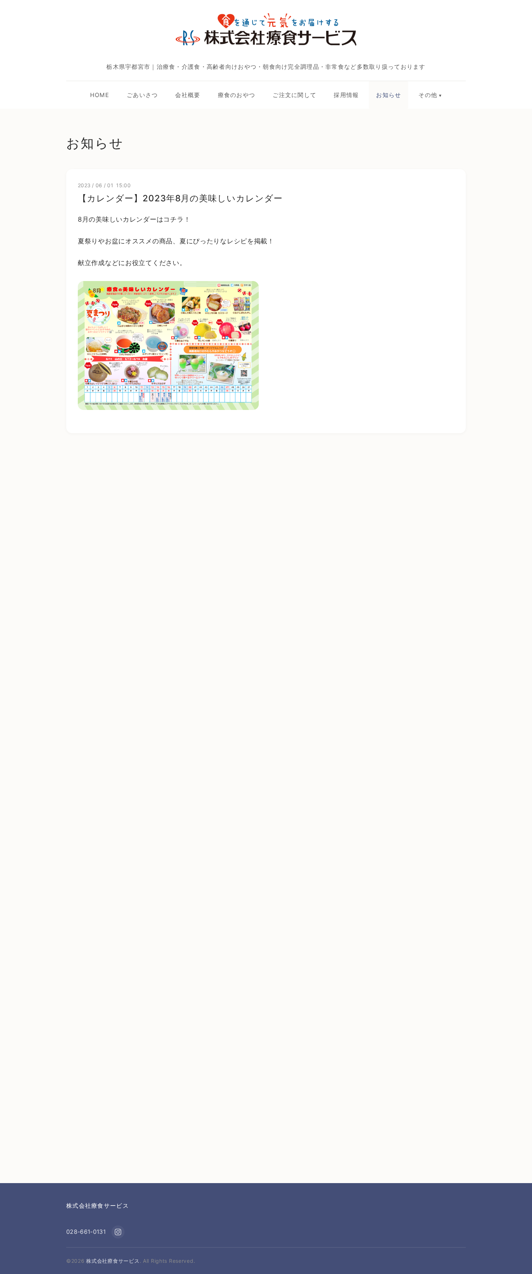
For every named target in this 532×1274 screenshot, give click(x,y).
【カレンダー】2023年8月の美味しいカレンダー (180, 198)
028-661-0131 (86, 1231)
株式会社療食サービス (97, 1205)
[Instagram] (117, 1232)
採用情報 (346, 95)
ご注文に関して (294, 95)
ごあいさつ (142, 95)
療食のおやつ (237, 95)
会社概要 (187, 95)
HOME (99, 95)
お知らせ (388, 95)
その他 (427, 95)
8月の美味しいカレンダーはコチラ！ (134, 219)
